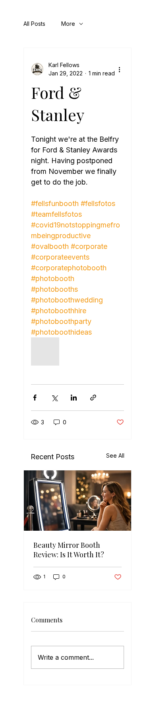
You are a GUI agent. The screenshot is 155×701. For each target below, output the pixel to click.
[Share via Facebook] (35, 397)
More (68, 23)
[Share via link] (93, 397)
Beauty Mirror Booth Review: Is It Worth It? (68, 549)
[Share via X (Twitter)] (54, 397)
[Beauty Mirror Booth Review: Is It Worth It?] (77, 500)
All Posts (34, 23)
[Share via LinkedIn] (74, 397)
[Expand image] (45, 351)
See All (115, 455)
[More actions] (119, 69)
